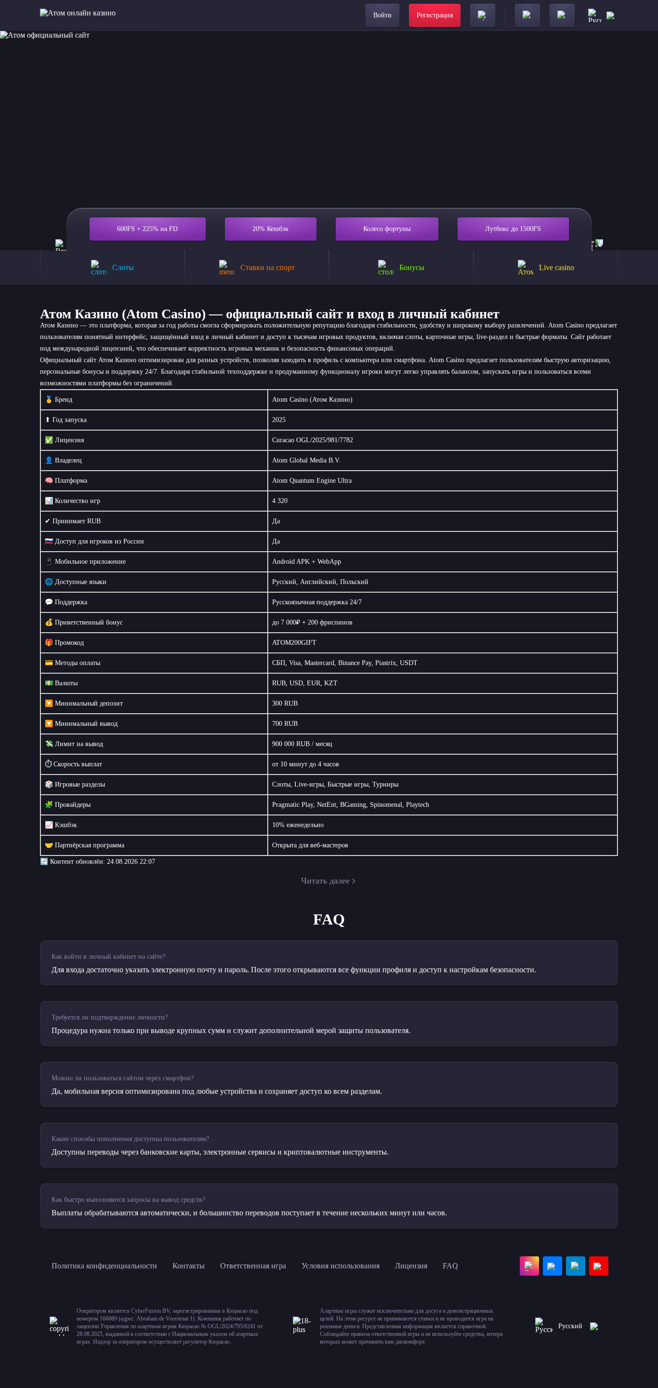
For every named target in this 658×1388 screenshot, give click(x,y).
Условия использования (341, 1266)
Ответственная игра (253, 1266)
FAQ (450, 1266)
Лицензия (411, 1266)
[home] (78, 15)
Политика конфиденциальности (104, 1266)
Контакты (188, 1266)
